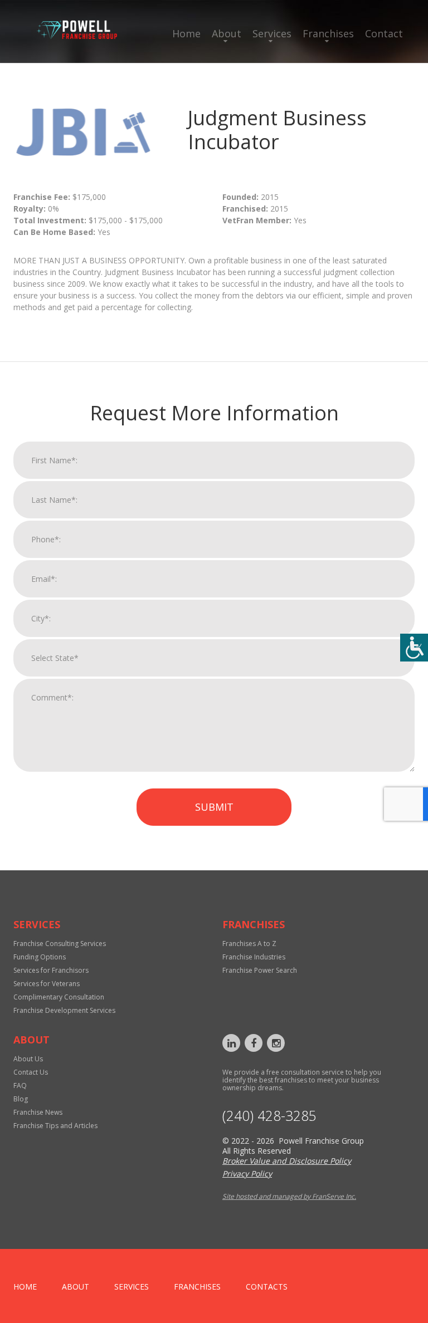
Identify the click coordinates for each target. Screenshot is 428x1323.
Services (271, 33)
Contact (384, 33)
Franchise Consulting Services (59, 943)
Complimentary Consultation (58, 997)
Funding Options (39, 957)
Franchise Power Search (259, 970)
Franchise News (37, 1112)
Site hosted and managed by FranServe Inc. (289, 1196)
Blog (20, 1099)
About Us (28, 1059)
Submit (214, 807)
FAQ (20, 1085)
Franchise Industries (253, 957)
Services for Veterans (46, 983)
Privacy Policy (247, 1173)
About (226, 33)
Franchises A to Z (249, 943)
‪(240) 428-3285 (269, 1116)
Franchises (328, 33)
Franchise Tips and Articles (55, 1125)
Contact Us (30, 1072)
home (25, 1286)
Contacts (267, 1286)
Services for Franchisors (51, 970)
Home (186, 33)
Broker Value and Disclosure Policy (286, 1160)
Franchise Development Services (64, 1010)
